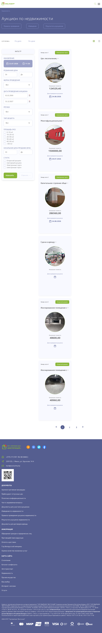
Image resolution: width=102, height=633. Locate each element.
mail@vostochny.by (55, 609)
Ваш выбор (6, 582)
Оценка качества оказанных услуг (14, 551)
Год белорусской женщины (12, 546)
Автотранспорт (7, 569)
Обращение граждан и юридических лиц (17, 533)
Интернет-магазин (9, 586)
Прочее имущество (9, 577)
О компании (6, 560)
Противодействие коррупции (12, 538)
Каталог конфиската (9, 564)
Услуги (4, 590)
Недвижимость (7, 573)
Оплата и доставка (9, 542)
